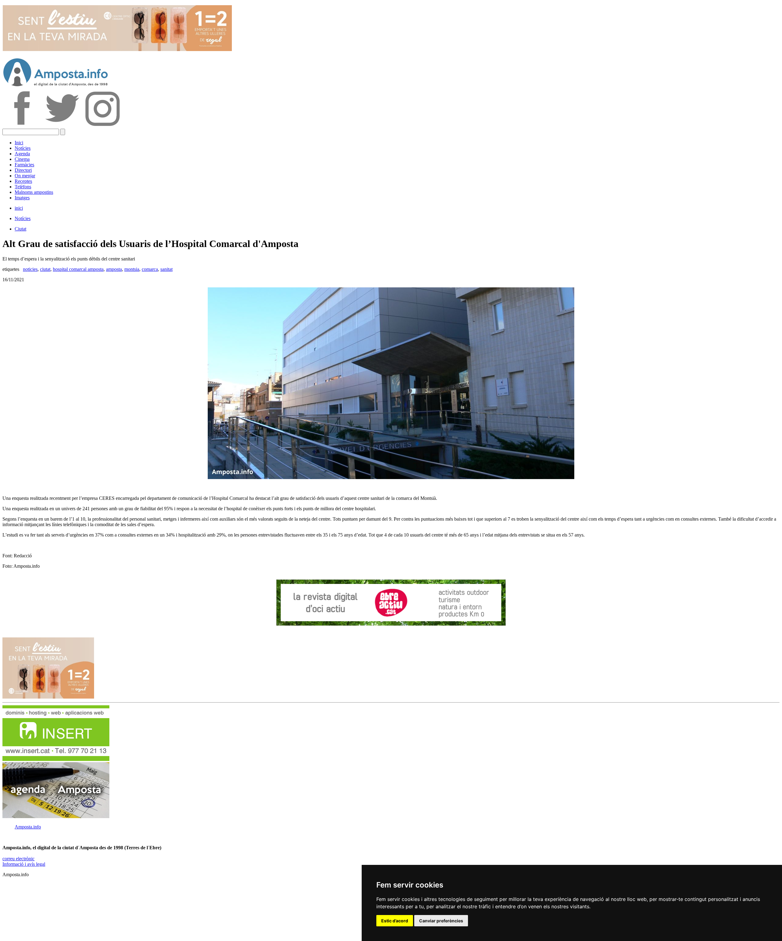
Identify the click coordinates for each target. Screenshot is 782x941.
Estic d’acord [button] (394, 920)
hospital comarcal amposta (78, 269)
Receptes (23, 181)
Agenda (22, 153)
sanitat (166, 269)
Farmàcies (24, 164)
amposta (114, 269)
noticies (30, 269)
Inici (19, 142)
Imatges (22, 197)
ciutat (45, 269)
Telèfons (23, 186)
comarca (150, 269)
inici (19, 208)
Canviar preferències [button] (441, 920)
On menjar (25, 175)
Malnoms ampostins (34, 192)
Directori (23, 170)
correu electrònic (18, 858)
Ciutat (20, 228)
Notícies (23, 148)
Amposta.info (28, 826)
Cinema (22, 159)
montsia (131, 269)
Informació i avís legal (23, 864)
